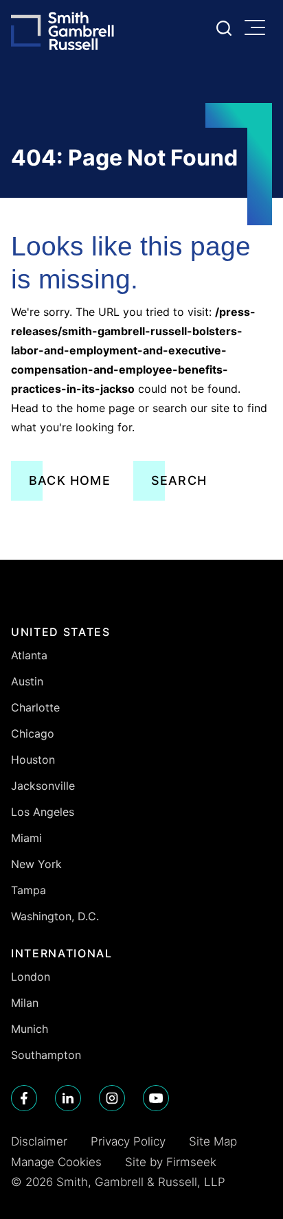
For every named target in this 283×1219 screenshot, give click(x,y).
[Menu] (258, 29)
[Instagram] (112, 1098)
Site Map (213, 1141)
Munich (29, 1029)
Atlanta (29, 655)
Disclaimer (39, 1141)
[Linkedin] (68, 1098)
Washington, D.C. (55, 916)
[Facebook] (24, 1098)
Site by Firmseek (170, 1162)
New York (36, 864)
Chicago (32, 733)
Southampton (46, 1055)
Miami (26, 838)
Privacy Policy (128, 1141)
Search (179, 480)
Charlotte (35, 707)
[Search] (223, 28)
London (30, 976)
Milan (24, 1003)
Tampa (28, 890)
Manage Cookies (56, 1162)
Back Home (70, 480)
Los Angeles (42, 812)
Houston (33, 759)
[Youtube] (156, 1098)
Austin (27, 681)
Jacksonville (43, 786)
